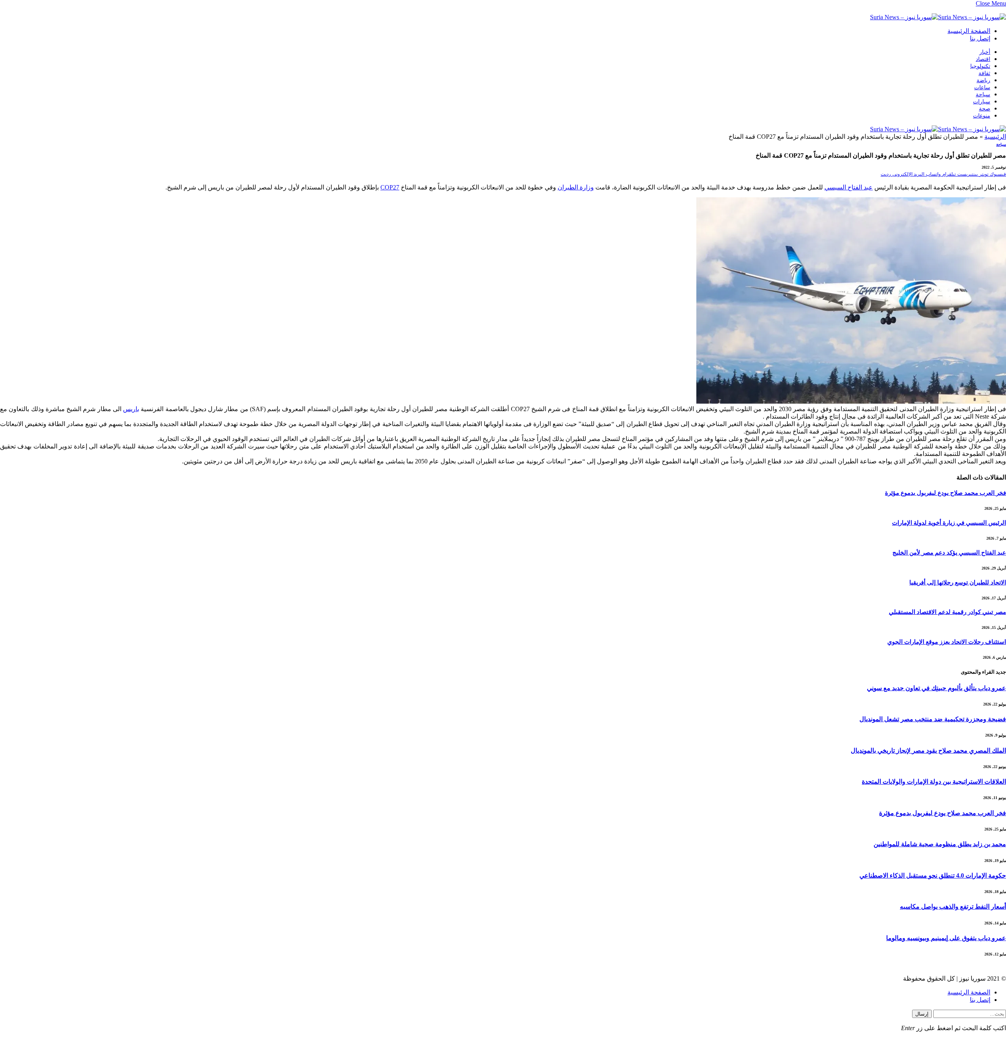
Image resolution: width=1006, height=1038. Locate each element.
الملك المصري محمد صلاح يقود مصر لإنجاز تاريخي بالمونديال (928, 750)
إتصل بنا (980, 38)
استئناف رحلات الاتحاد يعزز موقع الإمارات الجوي (946, 642)
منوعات (981, 116)
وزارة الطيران (576, 187)
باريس (131, 409)
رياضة (983, 80)
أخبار (984, 52)
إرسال (922, 1014)
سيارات (981, 102)
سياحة (983, 94)
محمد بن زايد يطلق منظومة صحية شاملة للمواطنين (940, 844)
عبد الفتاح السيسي (848, 187)
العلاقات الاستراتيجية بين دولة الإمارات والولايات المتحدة (934, 781)
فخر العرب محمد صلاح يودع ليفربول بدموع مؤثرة (945, 493)
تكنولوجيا (980, 66)
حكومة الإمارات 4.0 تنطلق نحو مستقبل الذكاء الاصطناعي (932, 875)
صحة (984, 109)
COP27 (389, 187)
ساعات (982, 87)
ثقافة (984, 73)
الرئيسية (995, 136)
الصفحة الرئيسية (968, 31)
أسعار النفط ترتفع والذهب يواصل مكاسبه (953, 906)
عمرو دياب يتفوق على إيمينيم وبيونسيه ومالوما (946, 938)
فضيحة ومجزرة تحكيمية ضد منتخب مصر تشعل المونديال (932, 719)
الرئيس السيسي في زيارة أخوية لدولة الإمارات (949, 523)
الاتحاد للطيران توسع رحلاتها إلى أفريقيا (957, 582)
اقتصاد (983, 59)
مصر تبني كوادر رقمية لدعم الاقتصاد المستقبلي (947, 612)
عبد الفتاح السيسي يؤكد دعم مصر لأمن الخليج (949, 552)
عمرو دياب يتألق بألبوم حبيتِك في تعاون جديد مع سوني (936, 688)
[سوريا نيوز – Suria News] (938, 17)
